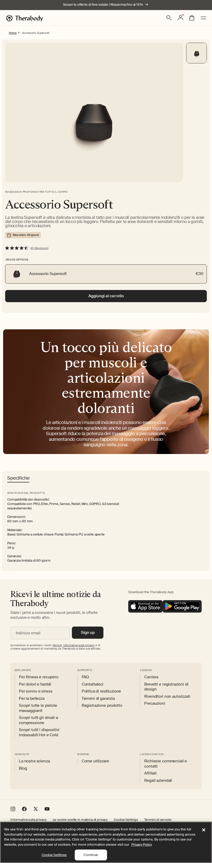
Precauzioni (154, 703)
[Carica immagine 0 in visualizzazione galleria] (196, 53)
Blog (23, 768)
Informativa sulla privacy (28, 820)
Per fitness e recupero (38, 677)
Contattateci (92, 684)
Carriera (151, 677)
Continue (91, 855)
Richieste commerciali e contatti (165, 764)
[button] (169, 18)
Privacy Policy (141, 844)
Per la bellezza (31, 698)
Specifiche (18, 478)
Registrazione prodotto (102, 705)
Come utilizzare (95, 761)
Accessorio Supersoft (35, 33)
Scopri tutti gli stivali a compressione (38, 720)
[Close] (203, 830)
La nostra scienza (34, 761)
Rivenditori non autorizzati (167, 696)
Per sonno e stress (35, 691)
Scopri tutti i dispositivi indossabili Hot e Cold (39, 732)
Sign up (88, 632)
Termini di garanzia (98, 698)
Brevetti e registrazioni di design (166, 687)
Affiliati (150, 773)
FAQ (85, 677)
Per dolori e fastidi (35, 684)
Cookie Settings (126, 820)
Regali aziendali (158, 780)
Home (12, 33)
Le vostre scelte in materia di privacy (80, 820)
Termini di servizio (157, 820)
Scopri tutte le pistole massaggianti (38, 708)
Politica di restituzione (101, 691)
